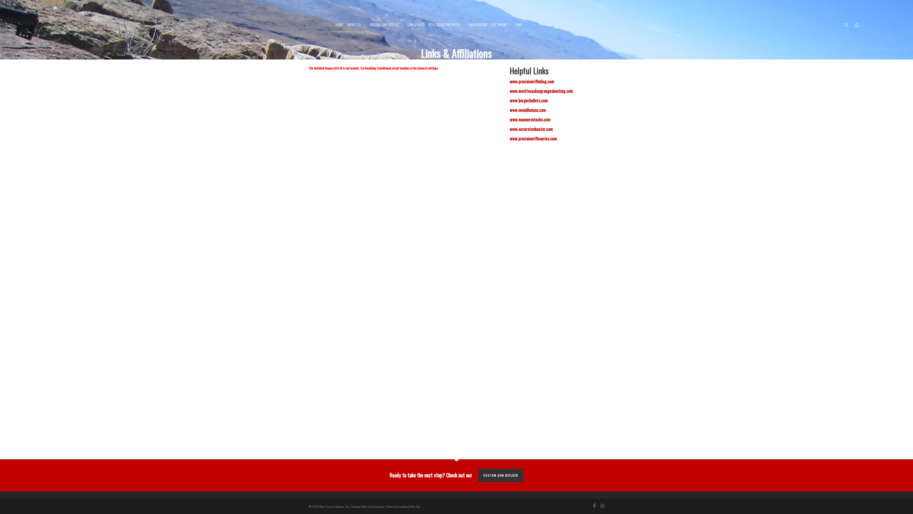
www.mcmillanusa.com (528, 110)
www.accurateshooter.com (531, 129)
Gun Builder (478, 24)
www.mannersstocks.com (530, 119)
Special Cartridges (384, 24)
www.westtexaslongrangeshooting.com (541, 91)
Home (339, 24)
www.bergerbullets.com (529, 100)
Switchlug (416, 24)
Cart (519, 24)
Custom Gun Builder (500, 475)
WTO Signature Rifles (444, 24)
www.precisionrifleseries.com (533, 138)
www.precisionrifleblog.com (532, 81)
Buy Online (499, 24)
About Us (354, 24)
